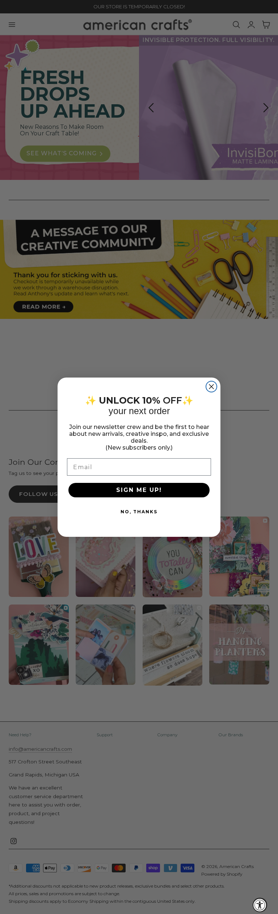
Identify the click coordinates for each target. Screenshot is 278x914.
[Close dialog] (211, 386)
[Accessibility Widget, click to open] (260, 905)
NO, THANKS (139, 511)
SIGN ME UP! (139, 490)
